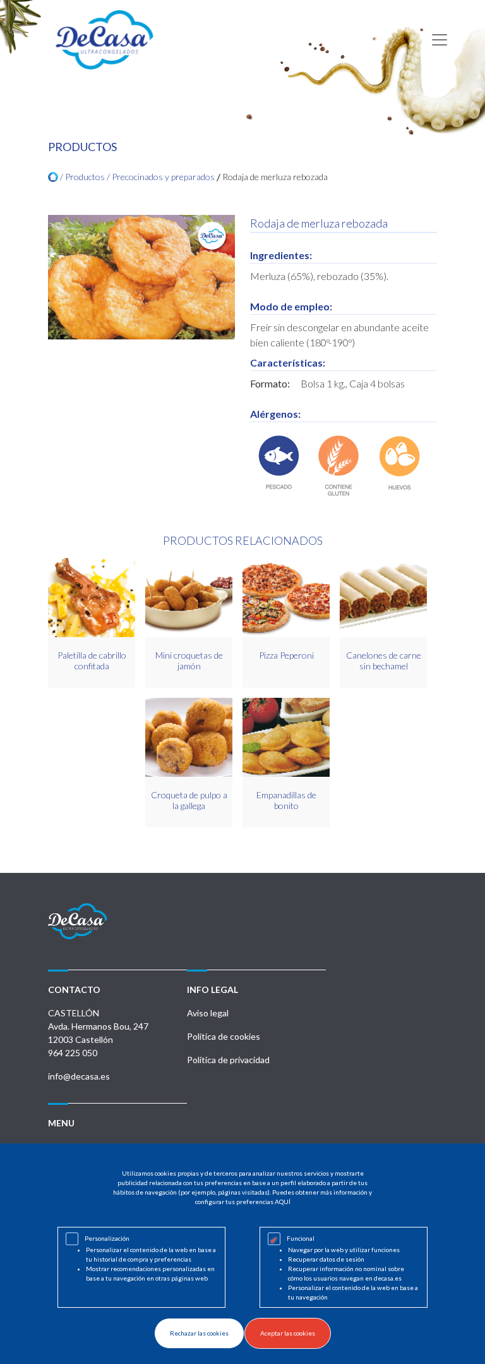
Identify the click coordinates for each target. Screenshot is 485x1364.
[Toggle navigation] (439, 40)
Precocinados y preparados (163, 176)
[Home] (53, 177)
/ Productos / (85, 176)
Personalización (107, 1238)
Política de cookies (223, 1036)
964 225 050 (72, 1052)
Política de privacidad (228, 1059)
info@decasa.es (79, 1076)
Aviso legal (208, 1013)
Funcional (300, 1238)
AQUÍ (282, 1201)
